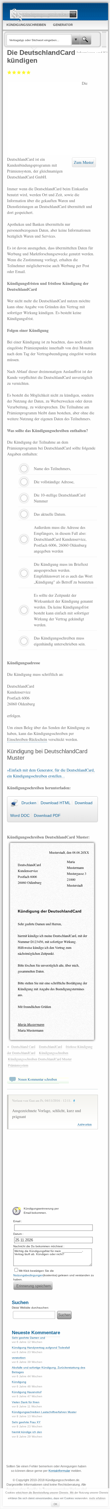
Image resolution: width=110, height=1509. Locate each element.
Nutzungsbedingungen (28, 1275)
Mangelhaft (9, 72)
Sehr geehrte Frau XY (26, 1422)
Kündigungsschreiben (53, 1052)
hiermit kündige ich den (27, 1432)
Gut (23, 72)
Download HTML (56, 803)
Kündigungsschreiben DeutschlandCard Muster (40, 1059)
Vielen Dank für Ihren (25, 1402)
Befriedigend (19, 72)
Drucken (28, 803)
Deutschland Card (23, 1046)
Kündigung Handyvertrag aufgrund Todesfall (41, 1347)
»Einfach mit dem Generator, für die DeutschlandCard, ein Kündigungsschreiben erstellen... (51, 773)
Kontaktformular (59, 1470)
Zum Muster (84, 162)
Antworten (84, 1124)
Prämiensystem (18, 1065)
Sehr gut (28, 72)
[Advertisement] (44, 117)
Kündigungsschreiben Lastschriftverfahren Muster (44, 1412)
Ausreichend (14, 72)
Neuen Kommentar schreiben (37, 1079)
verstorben (19, 1357)
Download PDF (47, 815)
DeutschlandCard (50, 1046)
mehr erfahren (97, 1498)
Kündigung (19, 1381)
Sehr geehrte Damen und (28, 1337)
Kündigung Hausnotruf (26, 1392)
